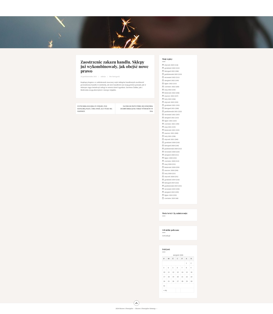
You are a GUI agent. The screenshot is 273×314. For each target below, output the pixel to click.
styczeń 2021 (169, 139)
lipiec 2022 (169, 83)
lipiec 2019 (169, 195)
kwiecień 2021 (170, 130)
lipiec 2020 (169, 158)
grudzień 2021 (170, 105)
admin (103, 76)
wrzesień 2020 (170, 152)
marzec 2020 (169, 170)
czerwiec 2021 (170, 124)
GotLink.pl (166, 236)
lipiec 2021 (169, 121)
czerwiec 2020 (170, 161)
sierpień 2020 (170, 155)
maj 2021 (168, 127)
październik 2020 (171, 149)
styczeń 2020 (169, 176)
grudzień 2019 (170, 180)
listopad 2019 (170, 183)
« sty (165, 290)
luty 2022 (168, 99)
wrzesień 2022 (170, 77)
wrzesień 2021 (170, 114)
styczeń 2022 (169, 102)
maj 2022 (168, 90)
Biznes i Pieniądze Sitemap (145, 308)
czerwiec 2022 (170, 87)
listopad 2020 (170, 145)
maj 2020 (168, 164)
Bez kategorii (114, 76)
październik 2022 (171, 74)
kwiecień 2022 (170, 93)
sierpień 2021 (170, 118)
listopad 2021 (170, 108)
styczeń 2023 (169, 65)
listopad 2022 (170, 71)
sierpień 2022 (170, 80)
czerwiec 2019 (170, 198)
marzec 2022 (169, 96)
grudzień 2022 (170, 68)
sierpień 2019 (170, 192)
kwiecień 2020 (170, 167)
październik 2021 (171, 111)
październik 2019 (171, 186)
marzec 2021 (169, 133)
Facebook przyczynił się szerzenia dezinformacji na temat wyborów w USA (136, 108)
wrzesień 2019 (170, 189)
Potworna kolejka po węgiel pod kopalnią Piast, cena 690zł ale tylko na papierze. (94, 108)
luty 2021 (168, 136)
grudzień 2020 (170, 142)
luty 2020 (168, 173)
